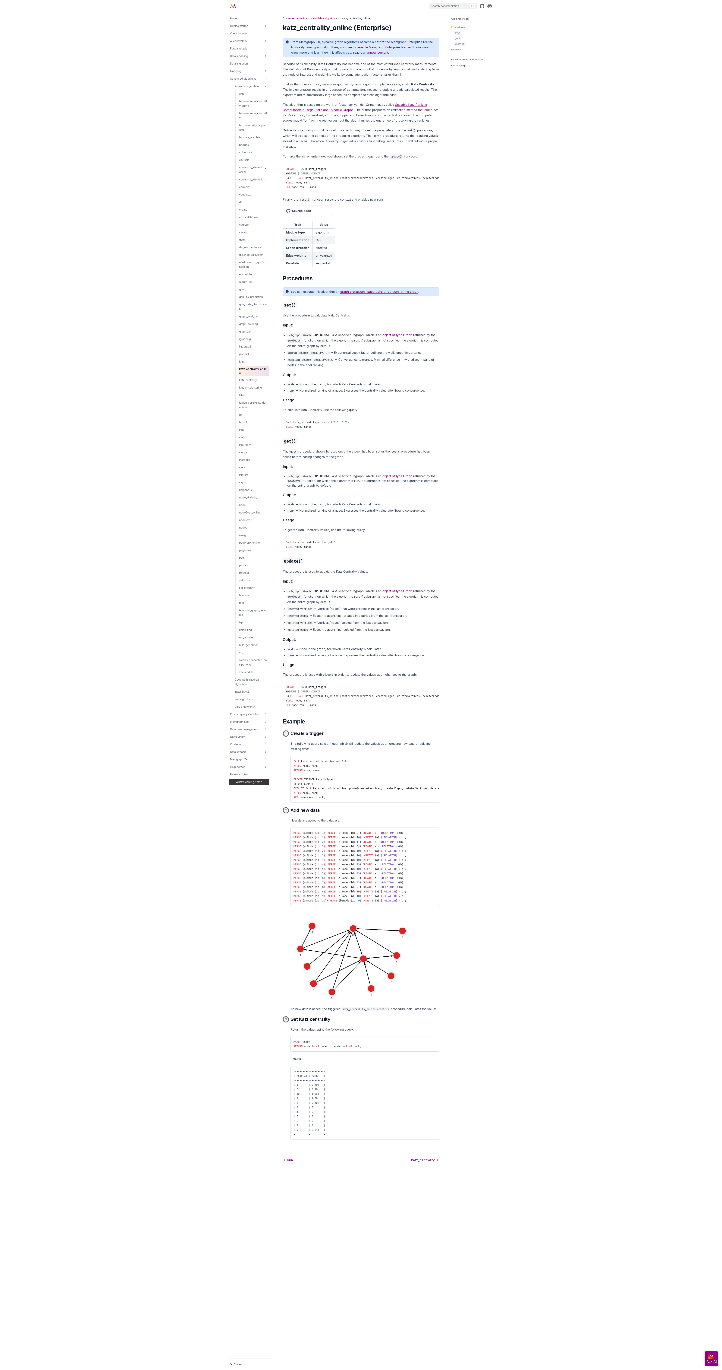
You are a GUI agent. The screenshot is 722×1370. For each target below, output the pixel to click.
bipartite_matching (250, 137)
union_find (245, 629)
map (241, 429)
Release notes (239, 774)
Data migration (239, 63)
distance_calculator (251, 254)
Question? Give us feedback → (468, 59)
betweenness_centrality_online (253, 103)
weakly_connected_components (253, 662)
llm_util (243, 422)
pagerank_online (249, 542)
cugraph (244, 224)
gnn (241, 289)
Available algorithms (247, 86)
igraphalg (245, 339)
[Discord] (489, 6)
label (242, 395)
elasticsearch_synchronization (253, 264)
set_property (247, 587)
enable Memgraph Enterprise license (384, 47)
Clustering (236, 744)
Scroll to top (458, 71)
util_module (246, 637)
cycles (243, 232)
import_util (245, 346)
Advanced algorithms (243, 78)
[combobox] (453, 6)
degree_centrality (250, 247)
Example (456, 49)
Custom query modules (244, 714)
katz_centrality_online (253, 370)
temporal (244, 595)
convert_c (245, 194)
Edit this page (458, 65)
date (242, 239)
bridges (244, 144)
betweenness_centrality (253, 115)
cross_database (249, 217)
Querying (236, 71)
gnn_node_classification (253, 306)
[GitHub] (482, 6)
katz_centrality (248, 380)
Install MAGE (242, 691)
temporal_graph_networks (253, 612)
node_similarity (248, 497)
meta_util (244, 459)
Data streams (238, 751)
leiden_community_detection (252, 405)
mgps (242, 482)
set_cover (245, 580)
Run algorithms (244, 699)
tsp (241, 622)
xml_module (246, 672)
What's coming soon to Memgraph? (249, 782)
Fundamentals (238, 48)
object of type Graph (397, 335)
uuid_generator (248, 645)
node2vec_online (250, 512)
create (243, 209)
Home (233, 18)
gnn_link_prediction (251, 296)
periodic (244, 565)
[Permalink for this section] (316, 278)
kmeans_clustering (250, 387)
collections (246, 152)
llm (240, 414)
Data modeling (239, 56)
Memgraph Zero (240, 759)
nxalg (242, 535)
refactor (244, 572)
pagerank (245, 550)
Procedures (458, 27)
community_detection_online (252, 169)
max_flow (245, 444)
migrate (243, 474)
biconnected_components (252, 127)
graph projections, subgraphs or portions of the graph (379, 292)
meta (242, 467)
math (242, 437)
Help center (237, 766)
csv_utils (244, 159)
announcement (377, 52)
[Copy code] (433, 168)
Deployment (237, 736)
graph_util (245, 331)
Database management (244, 729)
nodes (243, 527)
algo (242, 93)
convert (244, 187)
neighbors (245, 489)
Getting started (239, 25)
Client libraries (239, 33)
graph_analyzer (248, 316)
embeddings (247, 274)
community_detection (252, 179)
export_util (245, 281)
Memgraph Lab (239, 721)
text (241, 602)
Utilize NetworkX (245, 706)
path (242, 557)
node (242, 505)
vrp (241, 652)
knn (241, 361)
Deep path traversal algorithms (247, 682)
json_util (244, 354)
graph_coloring (248, 324)
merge (243, 452)
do (241, 202)
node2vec (245, 520)
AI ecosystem (238, 41)
